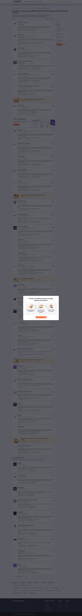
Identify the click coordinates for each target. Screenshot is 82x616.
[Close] (58, 297)
